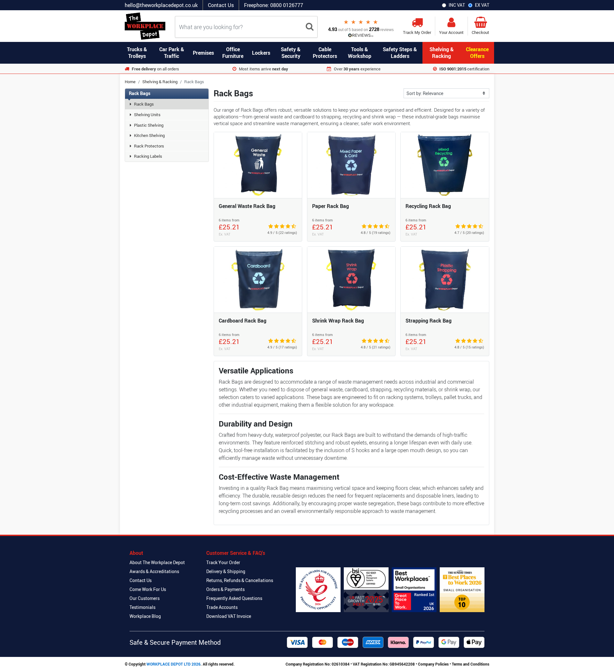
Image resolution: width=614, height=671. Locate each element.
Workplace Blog (145, 616)
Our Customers (145, 598)
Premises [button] (203, 52)
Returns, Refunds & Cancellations (239, 580)
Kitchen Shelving (149, 135)
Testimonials (142, 607)
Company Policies (433, 664)
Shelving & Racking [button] (441, 53)
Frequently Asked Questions (234, 598)
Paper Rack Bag (330, 206)
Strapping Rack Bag (428, 320)
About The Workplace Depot (157, 562)
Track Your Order (223, 562)
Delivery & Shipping (225, 571)
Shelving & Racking (159, 81)
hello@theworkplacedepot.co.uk (161, 5)
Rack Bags (144, 104)
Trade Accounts (222, 607)
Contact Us (221, 5)
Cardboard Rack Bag (242, 320)
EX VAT (482, 5)
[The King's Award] (318, 589)
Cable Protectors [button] (325, 53)
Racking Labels (148, 156)
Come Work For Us (148, 589)
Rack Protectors (149, 146)
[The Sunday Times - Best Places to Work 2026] (462, 589)
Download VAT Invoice (228, 616)
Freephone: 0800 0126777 (273, 5)
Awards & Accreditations (154, 571)
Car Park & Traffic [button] (171, 53)
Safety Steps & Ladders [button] (400, 53)
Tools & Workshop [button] (359, 53)
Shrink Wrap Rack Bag (338, 320)
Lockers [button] (261, 52)
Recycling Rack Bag (428, 206)
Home (130, 81)
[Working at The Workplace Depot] (414, 589)
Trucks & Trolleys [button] (137, 53)
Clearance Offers (477, 53)
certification (464, 69)
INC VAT (457, 5)
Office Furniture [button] (232, 53)
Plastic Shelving (148, 125)
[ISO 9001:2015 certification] (366, 589)
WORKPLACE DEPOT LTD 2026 (173, 664)
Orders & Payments (225, 589)
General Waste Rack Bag (247, 206)
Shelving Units (147, 114)
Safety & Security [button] (291, 53)
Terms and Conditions (470, 664)
